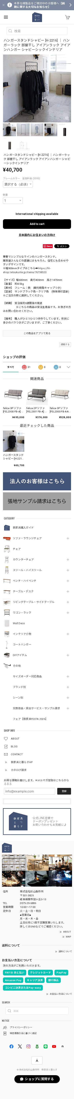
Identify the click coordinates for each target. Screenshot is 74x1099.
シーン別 (18, 697)
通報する (65, 344)
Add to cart (37, 224)
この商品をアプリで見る (37, 333)
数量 (5, 194)
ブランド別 (19, 687)
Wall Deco (19, 623)
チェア (17, 548)
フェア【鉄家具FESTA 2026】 (30, 718)
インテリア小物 (22, 633)
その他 (17, 665)
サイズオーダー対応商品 (27, 676)
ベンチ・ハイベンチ (25, 580)
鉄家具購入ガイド (23, 527)
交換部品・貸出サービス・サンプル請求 (36, 708)
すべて (10, 367)
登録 (64, 791)
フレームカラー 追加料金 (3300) (21, 178)
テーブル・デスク (23, 591)
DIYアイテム (20, 655)
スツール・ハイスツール (27, 570)
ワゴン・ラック (22, 612)
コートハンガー (22, 644)
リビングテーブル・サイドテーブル (33, 602)
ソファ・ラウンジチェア (27, 538)
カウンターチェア (23, 559)
